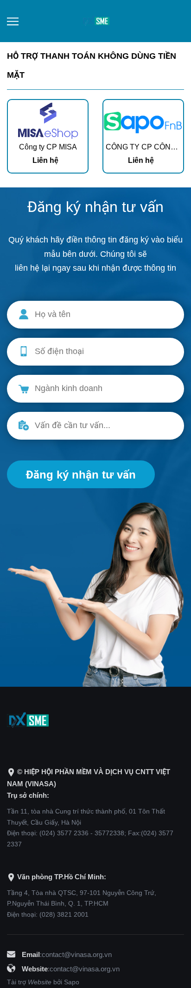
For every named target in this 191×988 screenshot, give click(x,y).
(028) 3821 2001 (64, 914)
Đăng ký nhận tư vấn (81, 474)
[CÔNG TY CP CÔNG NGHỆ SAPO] (143, 119)
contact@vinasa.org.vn (77, 954)
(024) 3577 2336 (64, 833)
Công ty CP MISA (48, 147)
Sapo (71, 982)
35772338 (109, 833)
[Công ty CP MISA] (48, 119)
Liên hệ (45, 160)
